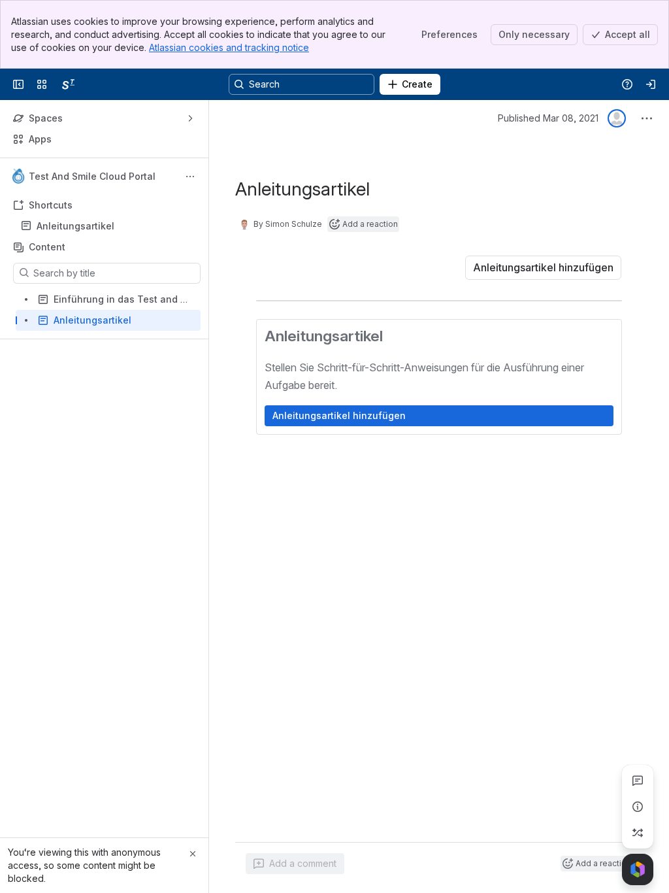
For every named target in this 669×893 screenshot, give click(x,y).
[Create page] (637, 832)
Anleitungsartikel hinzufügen (339, 415)
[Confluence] (67, 84)
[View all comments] (637, 780)
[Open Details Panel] (637, 806)
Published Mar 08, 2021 (548, 118)
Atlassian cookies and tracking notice (229, 47)
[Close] (193, 854)
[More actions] (190, 176)
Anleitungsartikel (75, 225)
